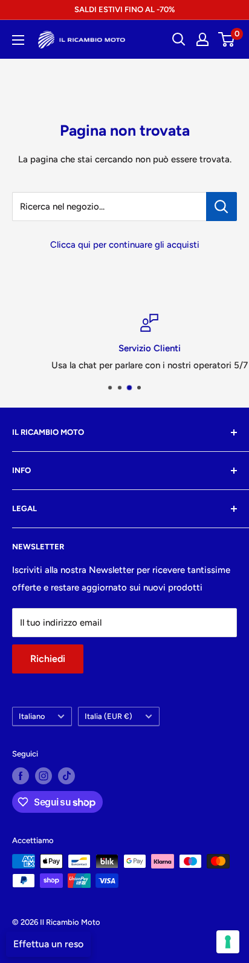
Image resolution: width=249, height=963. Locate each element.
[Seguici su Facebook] (20, 775)
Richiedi (47, 658)
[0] (226, 39)
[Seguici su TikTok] (66, 775)
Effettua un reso (48, 944)
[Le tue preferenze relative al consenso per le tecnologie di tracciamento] (227, 941)
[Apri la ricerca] (179, 39)
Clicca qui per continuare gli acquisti (124, 244)
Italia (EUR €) (108, 716)
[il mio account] (202, 39)
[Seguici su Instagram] (43, 775)
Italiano (32, 716)
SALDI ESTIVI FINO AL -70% (124, 9)
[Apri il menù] (18, 40)
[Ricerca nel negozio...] (221, 206)
